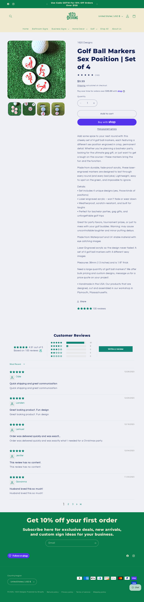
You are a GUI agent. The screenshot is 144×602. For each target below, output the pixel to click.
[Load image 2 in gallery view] (43, 108)
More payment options (107, 129)
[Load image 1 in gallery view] (14, 108)
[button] (10, 16)
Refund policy (53, 592)
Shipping (81, 86)
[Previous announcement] (47, 4)
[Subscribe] (95, 543)
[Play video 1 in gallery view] (29, 108)
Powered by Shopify (35, 592)
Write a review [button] (115, 349)
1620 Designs (20, 592)
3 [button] (73, 504)
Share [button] (83, 302)
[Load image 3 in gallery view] (57, 108)
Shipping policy (99, 592)
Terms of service (83, 592)
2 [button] (68, 504)
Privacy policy (67, 592)
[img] (17, 372)
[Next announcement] (97, 4)
